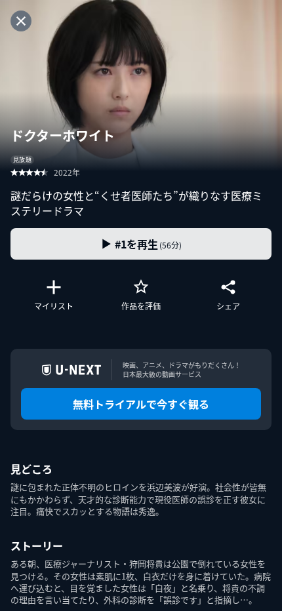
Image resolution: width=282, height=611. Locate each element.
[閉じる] (20, 20)
